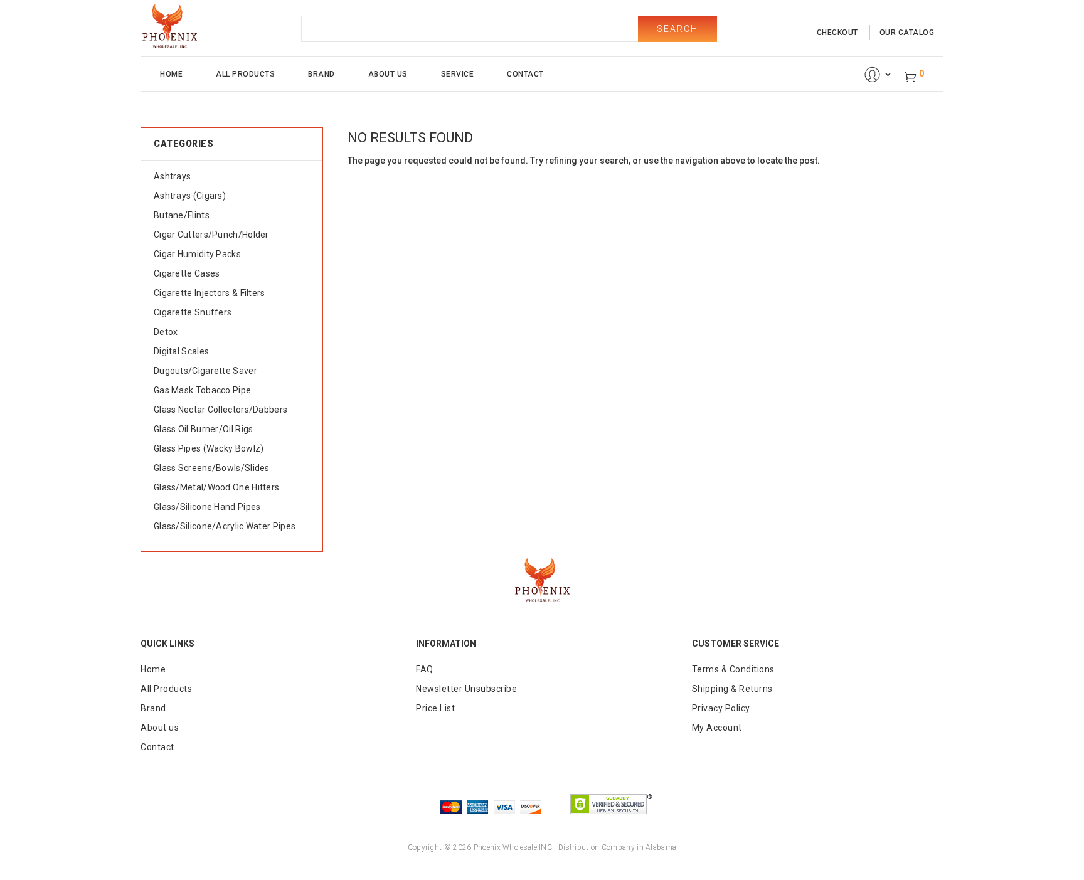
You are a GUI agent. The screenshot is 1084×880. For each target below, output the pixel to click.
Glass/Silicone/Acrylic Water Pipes (224, 526)
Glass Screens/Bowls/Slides (212, 468)
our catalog (907, 32)
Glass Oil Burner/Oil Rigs (203, 429)
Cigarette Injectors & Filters (209, 293)
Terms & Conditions (733, 669)
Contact (525, 74)
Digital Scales (181, 351)
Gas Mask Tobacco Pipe (202, 390)
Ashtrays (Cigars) (190, 196)
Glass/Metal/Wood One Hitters (216, 487)
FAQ (424, 669)
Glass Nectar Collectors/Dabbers (220, 410)
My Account (717, 728)
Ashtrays (172, 176)
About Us (388, 74)
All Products (245, 74)
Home (171, 74)
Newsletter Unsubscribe (466, 689)
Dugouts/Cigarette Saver (205, 371)
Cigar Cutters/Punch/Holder (211, 235)
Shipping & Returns (732, 689)
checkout (837, 32)
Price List (435, 708)
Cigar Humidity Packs (197, 254)
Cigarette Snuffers (192, 312)
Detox (166, 332)
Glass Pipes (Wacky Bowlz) (209, 448)
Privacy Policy (721, 708)
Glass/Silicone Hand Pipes (207, 507)
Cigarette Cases (187, 273)
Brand (321, 74)
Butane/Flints (182, 215)
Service (457, 74)
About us (160, 728)
